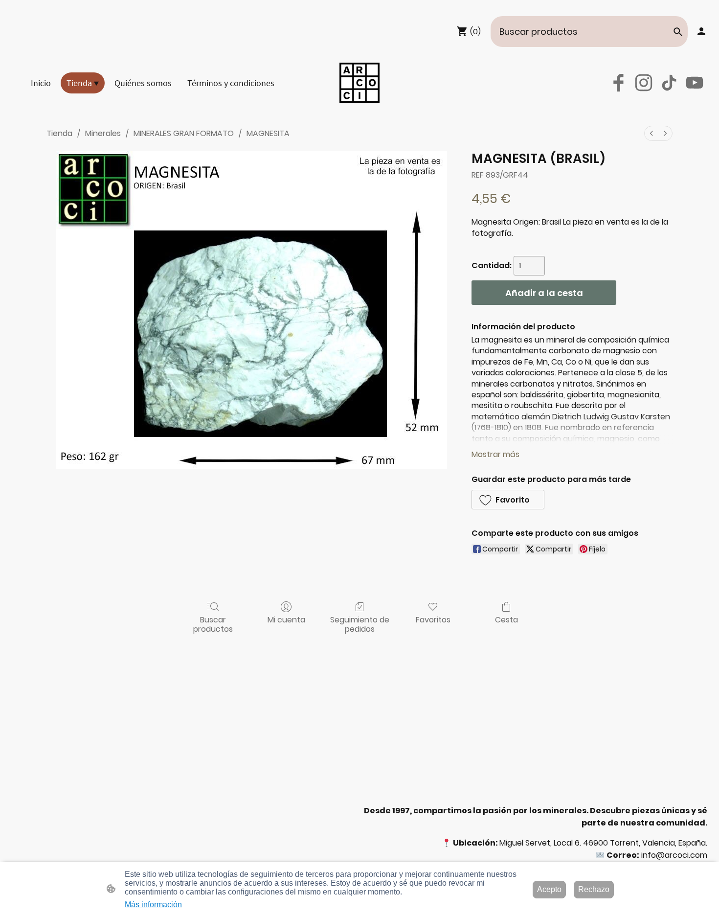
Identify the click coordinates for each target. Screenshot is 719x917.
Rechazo (593, 889)
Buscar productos (213, 624)
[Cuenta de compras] (701, 31)
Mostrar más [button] (495, 454)
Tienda (59, 133)
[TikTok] (669, 83)
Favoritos (433, 619)
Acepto (549, 889)
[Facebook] (618, 83)
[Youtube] (694, 83)
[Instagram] (643, 83)
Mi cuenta (286, 619)
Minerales (103, 133)
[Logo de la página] (359, 83)
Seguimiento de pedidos (359, 624)
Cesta (506, 619)
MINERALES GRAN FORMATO (184, 133)
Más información (153, 904)
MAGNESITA (268, 133)
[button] (678, 32)
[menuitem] (651, 133)
